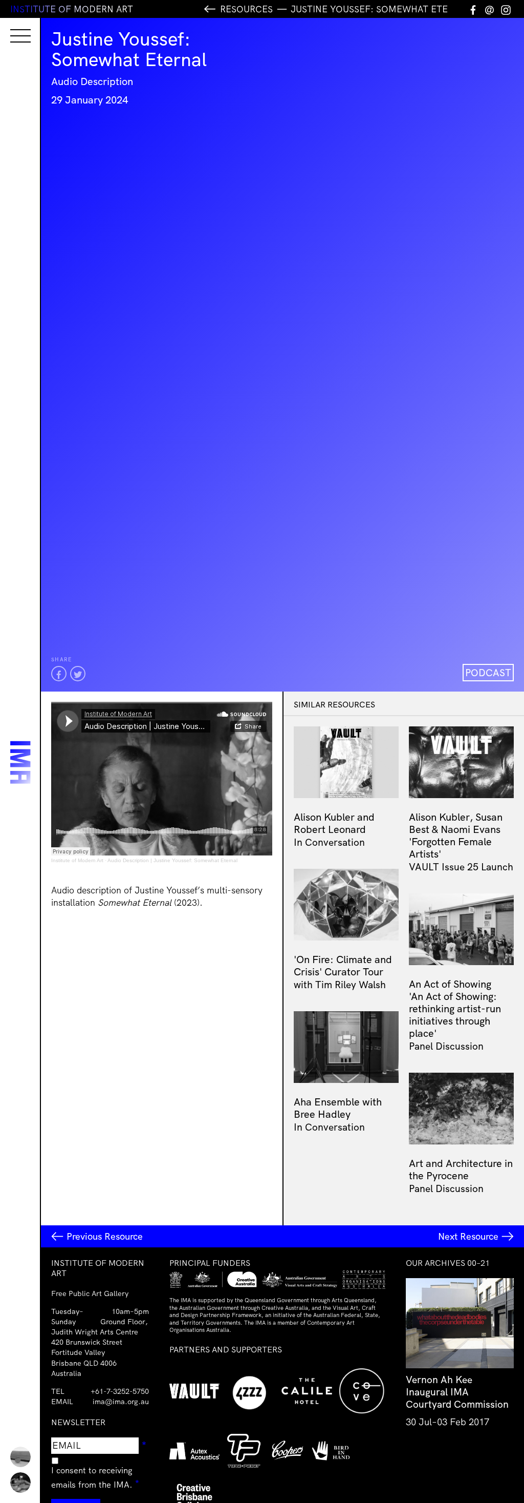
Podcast (488, 672)
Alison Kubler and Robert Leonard (334, 823)
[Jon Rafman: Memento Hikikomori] (20, 1482)
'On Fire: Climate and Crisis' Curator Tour (343, 965)
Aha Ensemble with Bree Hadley (338, 1107)
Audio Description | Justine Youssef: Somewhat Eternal (172, 860)
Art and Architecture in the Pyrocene (461, 1169)
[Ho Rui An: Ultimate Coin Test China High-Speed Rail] (20, 1457)
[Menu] (10, 26)
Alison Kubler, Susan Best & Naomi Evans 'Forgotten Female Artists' (456, 835)
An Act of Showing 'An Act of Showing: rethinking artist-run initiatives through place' (455, 1008)
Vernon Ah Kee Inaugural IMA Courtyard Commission (457, 1391)
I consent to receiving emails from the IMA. (100, 1477)
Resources (246, 8)
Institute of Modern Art (77, 860)
